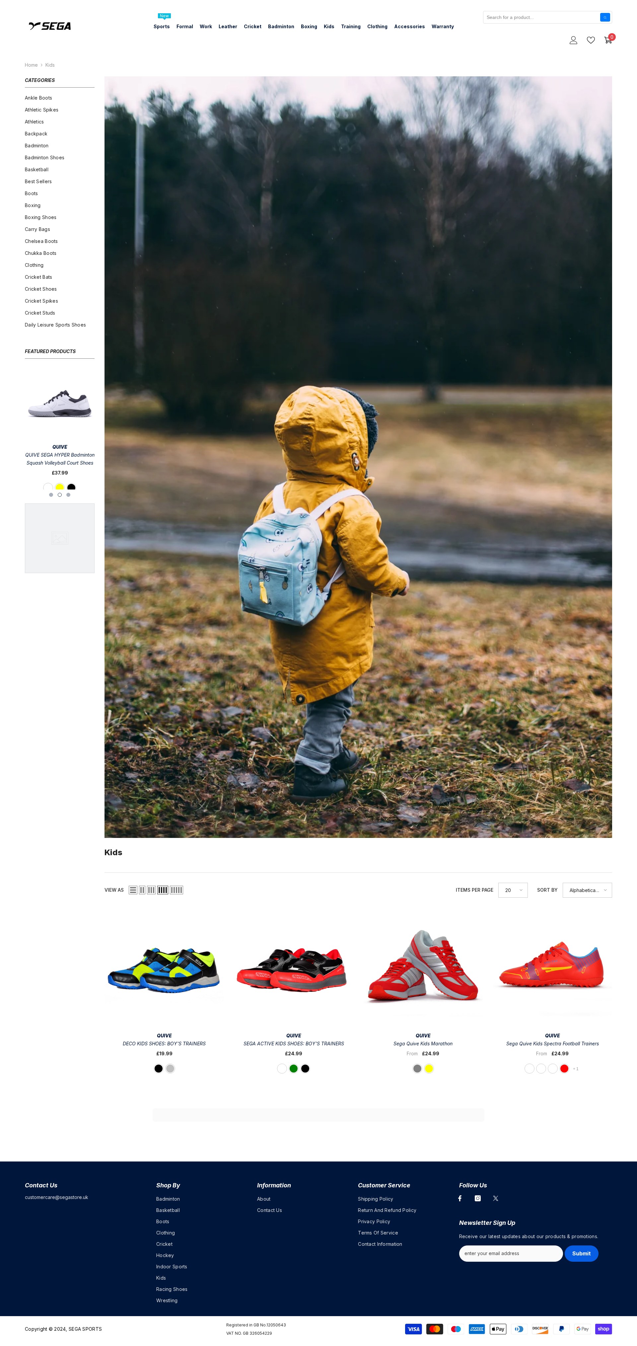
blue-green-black (159, 1069)
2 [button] (60, 495)
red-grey (417, 1069)
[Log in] (574, 40)
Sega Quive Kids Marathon (423, 1043)
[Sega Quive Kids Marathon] (423, 967)
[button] (133, 890)
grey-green (294, 1069)
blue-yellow (429, 1069)
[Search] (605, 17)
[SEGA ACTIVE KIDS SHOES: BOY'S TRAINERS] (293, 967)
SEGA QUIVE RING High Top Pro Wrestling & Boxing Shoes (60, 459)
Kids (50, 65)
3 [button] (68, 495)
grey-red (529, 1069)
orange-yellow (541, 1069)
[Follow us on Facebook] (460, 1198)
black (54, 488)
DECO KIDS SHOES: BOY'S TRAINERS (164, 1043)
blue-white (282, 1069)
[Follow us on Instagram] (478, 1198)
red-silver (170, 1069)
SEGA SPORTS (85, 1329)
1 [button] (51, 495)
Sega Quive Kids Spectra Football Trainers (552, 1043)
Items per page (474, 890)
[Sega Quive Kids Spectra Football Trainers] (552, 967)
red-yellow (553, 1069)
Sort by (547, 890)
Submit (581, 1253)
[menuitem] (60, 98)
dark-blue (66, 488)
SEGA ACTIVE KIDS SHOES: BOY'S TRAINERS (294, 1043)
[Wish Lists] (591, 40)
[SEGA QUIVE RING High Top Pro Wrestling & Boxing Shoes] (60, 403)
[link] (358, 457)
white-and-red (564, 1069)
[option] (60, 431)
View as (114, 890)
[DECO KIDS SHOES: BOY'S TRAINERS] (164, 967)
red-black (305, 1069)
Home (31, 65)
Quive (59, 447)
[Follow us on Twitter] (496, 1198)
